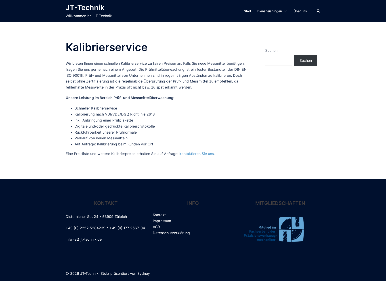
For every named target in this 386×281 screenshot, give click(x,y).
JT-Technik (85, 7)
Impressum (162, 221)
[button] (318, 11)
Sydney (143, 273)
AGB (156, 227)
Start (247, 11)
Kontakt (159, 215)
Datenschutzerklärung (171, 233)
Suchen (271, 50)
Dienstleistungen (269, 11)
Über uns (300, 11)
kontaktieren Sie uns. (197, 153)
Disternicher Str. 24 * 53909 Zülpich (96, 216)
